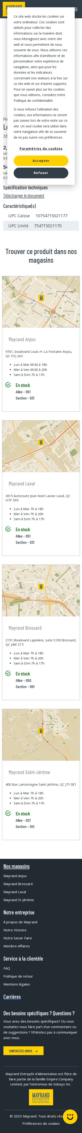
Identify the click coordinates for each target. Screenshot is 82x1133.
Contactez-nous (21, 1051)
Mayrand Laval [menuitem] (14, 891)
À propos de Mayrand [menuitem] (20, 922)
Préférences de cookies (41, 1123)
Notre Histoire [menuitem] (14, 930)
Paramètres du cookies (41, 148)
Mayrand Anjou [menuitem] (15, 875)
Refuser (41, 173)
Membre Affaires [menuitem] (16, 946)
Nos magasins (16, 866)
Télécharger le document (23, 195)
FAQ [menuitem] (6, 968)
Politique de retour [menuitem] (18, 976)
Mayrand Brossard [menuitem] (18, 883)
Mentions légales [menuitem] (16, 984)
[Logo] (41, 1097)
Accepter (41, 160)
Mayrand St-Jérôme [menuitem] (18, 899)
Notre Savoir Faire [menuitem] (17, 938)
